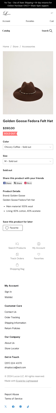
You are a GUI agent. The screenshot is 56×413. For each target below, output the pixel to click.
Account (6, 21)
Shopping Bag (17, 268)
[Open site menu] (52, 13)
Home (6, 46)
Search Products (17, 247)
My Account (38, 247)
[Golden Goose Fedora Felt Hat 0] (28, 82)
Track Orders (17, 258)
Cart (52, 21)
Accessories (28, 46)
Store (15, 46)
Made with (21, 380)
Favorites (30, 21)
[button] (13, 228)
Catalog (6, 30)
